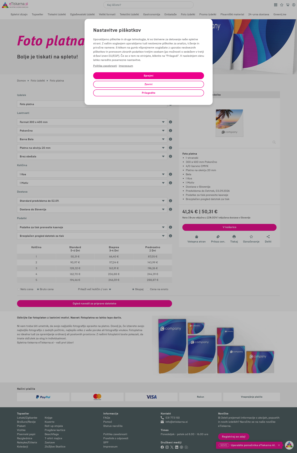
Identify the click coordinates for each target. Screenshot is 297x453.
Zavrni (148, 84)
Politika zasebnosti (105, 65)
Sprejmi (148, 75)
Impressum (126, 65)
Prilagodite (148, 93)
